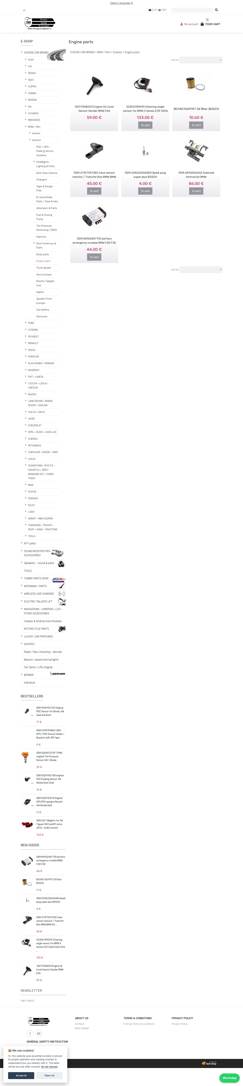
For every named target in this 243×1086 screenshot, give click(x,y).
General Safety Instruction (47, 1041)
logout (30, 1000)
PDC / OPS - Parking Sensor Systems (45, 151)
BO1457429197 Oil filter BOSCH (196, 109)
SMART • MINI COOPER (40, 518)
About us (81, 1018)
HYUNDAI (33, 113)
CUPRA (32, 86)
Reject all (49, 1075)
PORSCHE (33, 356)
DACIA (31, 350)
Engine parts (43, 261)
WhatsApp (229, 1078)
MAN (30, 485)
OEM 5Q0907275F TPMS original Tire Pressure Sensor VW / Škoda (49, 757)
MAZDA (32, 394)
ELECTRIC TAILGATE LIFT (38, 601)
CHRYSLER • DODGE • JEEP (43, 452)
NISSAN (32, 99)
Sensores (41, 316)
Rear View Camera (46, 173)
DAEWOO (33, 498)
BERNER (29, 675)
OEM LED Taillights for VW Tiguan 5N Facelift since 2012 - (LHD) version (49, 824)
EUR (154, 10)
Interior (36, 133)
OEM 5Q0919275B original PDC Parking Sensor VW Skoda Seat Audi (50, 779)
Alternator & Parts (46, 208)
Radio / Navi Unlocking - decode (43, 651)
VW (30, 66)
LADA (31, 511)
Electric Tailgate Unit (45, 283)
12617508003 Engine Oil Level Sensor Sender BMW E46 (49, 970)
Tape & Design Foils (44, 188)
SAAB (31, 418)
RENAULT (33, 343)
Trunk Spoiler (43, 267)
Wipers (40, 292)
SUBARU (33, 438)
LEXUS (31, 458)
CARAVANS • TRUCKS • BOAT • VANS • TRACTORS (42, 527)
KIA (30, 106)
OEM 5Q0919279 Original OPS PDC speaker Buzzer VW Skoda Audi (49, 802)
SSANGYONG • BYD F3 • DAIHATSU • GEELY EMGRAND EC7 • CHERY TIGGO (41, 472)
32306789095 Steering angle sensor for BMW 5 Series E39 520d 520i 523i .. (145, 111)
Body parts (42, 254)
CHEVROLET (35, 425)
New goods (30, 845)
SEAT (31, 79)
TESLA (31, 536)
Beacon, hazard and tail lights (41, 659)
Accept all (21, 1075)
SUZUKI (32, 491)
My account (191, 24)
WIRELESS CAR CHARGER (39, 593)
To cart (145, 125)
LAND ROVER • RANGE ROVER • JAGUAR (40, 403)
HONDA (32, 93)
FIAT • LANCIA (35, 376)
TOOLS (28, 570)
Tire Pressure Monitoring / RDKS (46, 228)
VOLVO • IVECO (36, 412)
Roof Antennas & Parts (46, 245)
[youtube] (38, 1033)
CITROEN (33, 329)
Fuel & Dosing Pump (44, 217)
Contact (79, 1023)
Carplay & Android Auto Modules (43, 621)
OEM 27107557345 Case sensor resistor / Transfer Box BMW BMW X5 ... (50, 921)
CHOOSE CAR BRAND (36, 52)
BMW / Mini (34, 126)
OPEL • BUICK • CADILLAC (42, 432)
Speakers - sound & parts (39, 563)
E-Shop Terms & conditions (139, 1023)
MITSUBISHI (34, 445)
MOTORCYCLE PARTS (36, 628)
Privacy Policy (182, 1018)
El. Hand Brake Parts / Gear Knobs (47, 199)
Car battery (42, 309)
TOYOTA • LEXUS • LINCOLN (38, 385)
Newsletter (31, 991)
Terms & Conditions (137, 1018)
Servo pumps (44, 274)
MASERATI (33, 370)
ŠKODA (32, 73)
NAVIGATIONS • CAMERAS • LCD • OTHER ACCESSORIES (43, 611)
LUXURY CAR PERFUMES (38, 636)
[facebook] (30, 1033)
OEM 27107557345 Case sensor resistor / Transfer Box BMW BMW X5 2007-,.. (94, 177)
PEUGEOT (33, 336)
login (23, 1000)
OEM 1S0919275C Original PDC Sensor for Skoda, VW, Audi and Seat (50, 711)
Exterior (36, 140)
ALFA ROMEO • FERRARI (41, 363)
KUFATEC (29, 644)
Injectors (41, 236)
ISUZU (31, 505)
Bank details (82, 1028)
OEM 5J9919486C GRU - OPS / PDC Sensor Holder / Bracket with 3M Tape (50, 734)
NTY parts (30, 543)
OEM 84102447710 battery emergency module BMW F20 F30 (50, 861)
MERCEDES (34, 120)
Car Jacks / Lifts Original (38, 667)
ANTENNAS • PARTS (35, 586)
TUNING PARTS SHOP (36, 578)
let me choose (49, 1066)
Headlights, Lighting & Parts (45, 164)
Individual (29, 682)
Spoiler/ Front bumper (44, 301)
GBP (164, 10)
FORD (31, 323)
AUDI (31, 59)
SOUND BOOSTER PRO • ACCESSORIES (37, 553)
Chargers (41, 179)
